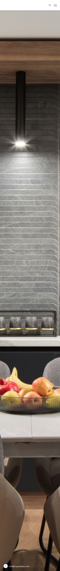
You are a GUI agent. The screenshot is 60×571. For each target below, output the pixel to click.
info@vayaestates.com (19, 566)
